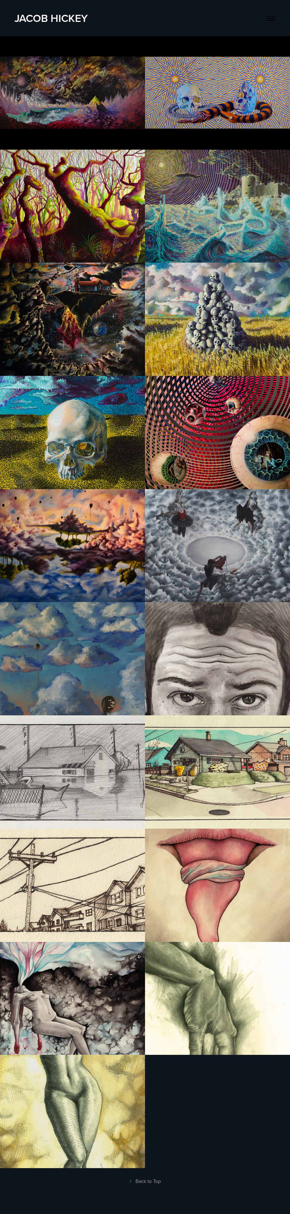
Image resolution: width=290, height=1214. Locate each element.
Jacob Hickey (51, 18)
